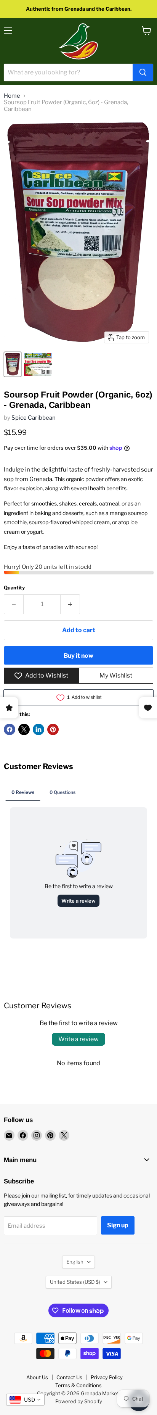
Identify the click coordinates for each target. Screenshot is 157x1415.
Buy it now (78, 655)
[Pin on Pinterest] (53, 729)
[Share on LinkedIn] (38, 729)
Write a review (78, 1039)
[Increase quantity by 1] (70, 604)
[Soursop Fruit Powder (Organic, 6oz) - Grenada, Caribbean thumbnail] (12, 364)
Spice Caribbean (33, 417)
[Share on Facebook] (9, 729)
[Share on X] (24, 729)
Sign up (117, 1225)
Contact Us (69, 1377)
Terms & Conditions (78, 1385)
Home (12, 96)
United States (75, 1282)
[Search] (143, 72)
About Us (37, 1377)
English (74, 1262)
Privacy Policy (107, 1377)
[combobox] (25, 1400)
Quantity (14, 588)
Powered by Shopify (78, 1401)
